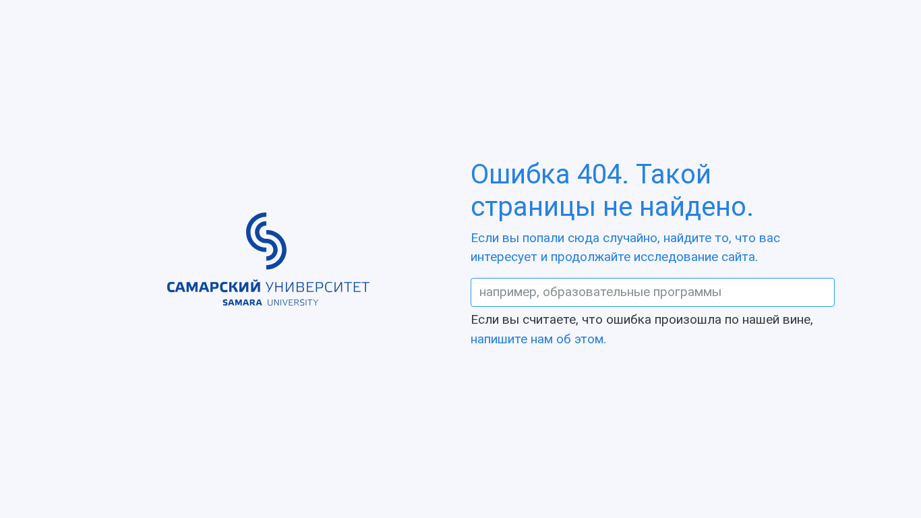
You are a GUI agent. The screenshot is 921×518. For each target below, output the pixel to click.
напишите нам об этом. (538, 339)
